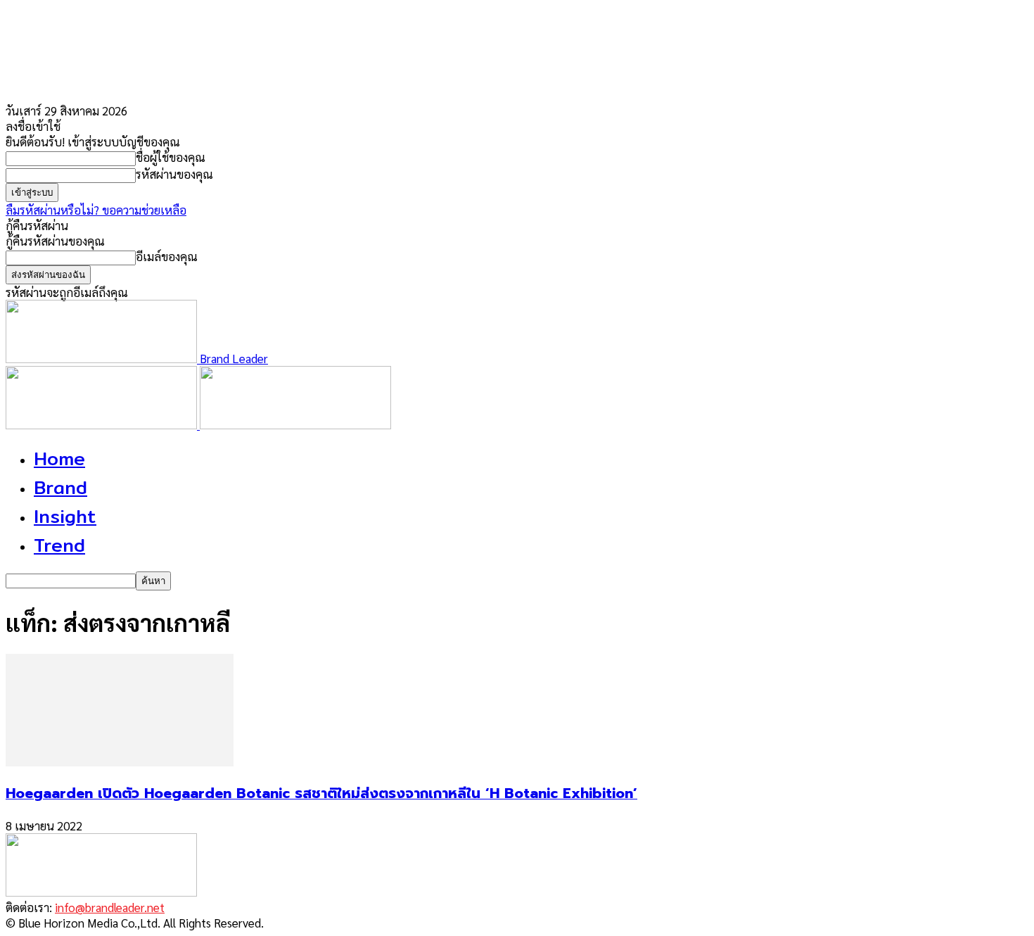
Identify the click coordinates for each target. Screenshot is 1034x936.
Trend (59, 545)
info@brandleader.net (110, 907)
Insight (65, 516)
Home (59, 458)
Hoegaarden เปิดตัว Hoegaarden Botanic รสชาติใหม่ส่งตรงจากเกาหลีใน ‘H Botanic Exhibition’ (321, 793)
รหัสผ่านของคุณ (174, 174)
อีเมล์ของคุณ (167, 256)
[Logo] (103, 424)
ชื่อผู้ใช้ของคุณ (170, 157)
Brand (60, 487)
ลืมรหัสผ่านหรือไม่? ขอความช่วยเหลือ (96, 209)
